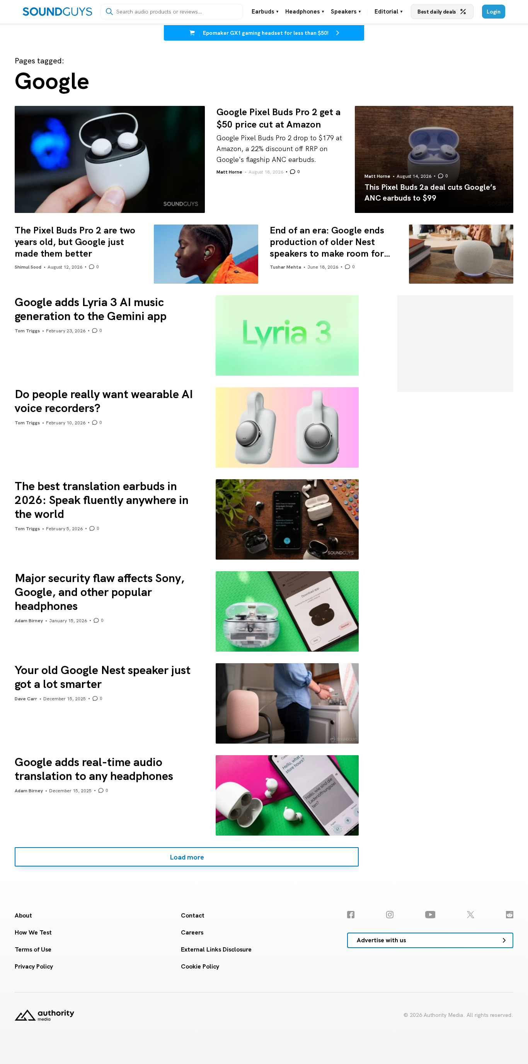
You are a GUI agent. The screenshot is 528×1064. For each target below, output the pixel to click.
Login (494, 11)
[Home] (57, 11)
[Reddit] (509, 914)
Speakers (346, 12)
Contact (192, 915)
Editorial (388, 12)
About (23, 915)
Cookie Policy (200, 966)
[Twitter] (470, 914)
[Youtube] (430, 914)
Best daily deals (436, 11)
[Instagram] (389, 914)
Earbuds (265, 12)
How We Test (33, 932)
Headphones (304, 12)
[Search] (109, 11)
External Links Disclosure (216, 949)
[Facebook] (350, 914)
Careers (192, 932)
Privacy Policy (34, 966)
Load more (187, 856)
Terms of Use (33, 949)
